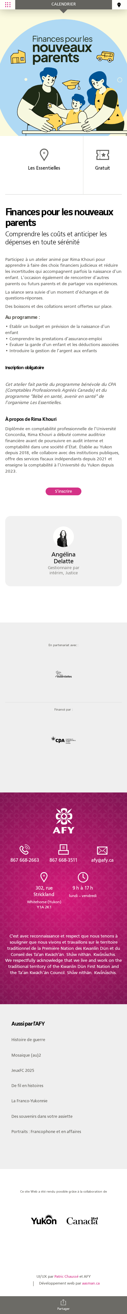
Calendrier (63, 4)
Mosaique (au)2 (26, 1055)
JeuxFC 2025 (22, 1070)
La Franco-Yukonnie (29, 1100)
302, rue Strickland (44, 897)
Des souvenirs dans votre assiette (42, 1116)
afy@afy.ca (102, 860)
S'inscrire (63, 491)
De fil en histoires (27, 1085)
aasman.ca (91, 1283)
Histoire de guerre (28, 1039)
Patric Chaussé (66, 1277)
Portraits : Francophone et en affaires (46, 1131)
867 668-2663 (24, 860)
